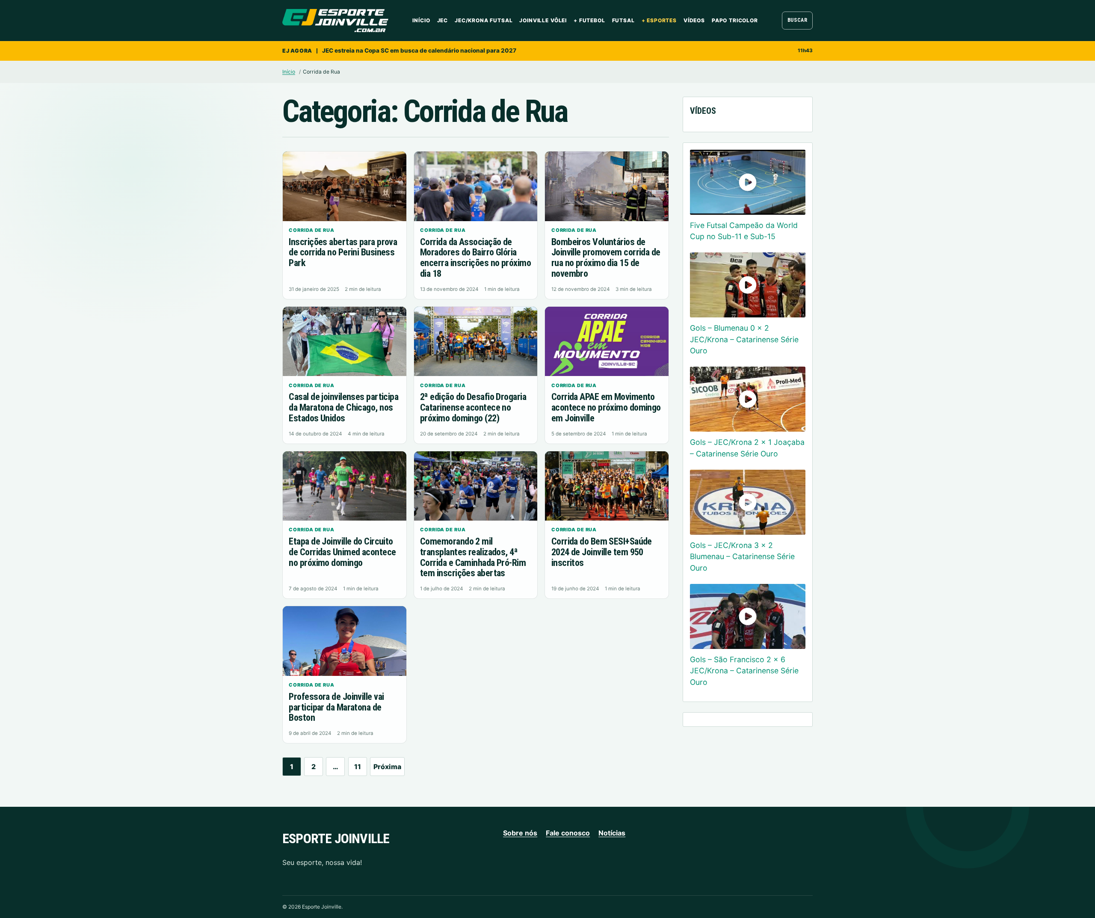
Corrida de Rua (311, 230)
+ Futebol (589, 20)
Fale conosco (568, 833)
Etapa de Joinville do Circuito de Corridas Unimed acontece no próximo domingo (342, 552)
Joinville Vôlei (543, 20)
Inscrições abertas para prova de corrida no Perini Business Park (343, 252)
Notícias (611, 833)
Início (421, 20)
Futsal (623, 20)
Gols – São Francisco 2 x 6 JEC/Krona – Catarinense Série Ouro (744, 671)
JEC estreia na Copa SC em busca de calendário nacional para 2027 (419, 50)
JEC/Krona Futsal (483, 20)
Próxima (387, 766)
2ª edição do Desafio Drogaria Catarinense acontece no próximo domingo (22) (473, 407)
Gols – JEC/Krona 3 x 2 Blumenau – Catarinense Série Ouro (742, 556)
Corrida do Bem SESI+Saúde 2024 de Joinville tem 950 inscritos (601, 552)
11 (357, 766)
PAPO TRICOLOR (735, 20)
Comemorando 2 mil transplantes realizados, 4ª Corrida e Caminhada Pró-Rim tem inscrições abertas (473, 557)
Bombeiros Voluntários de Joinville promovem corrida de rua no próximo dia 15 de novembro (605, 258)
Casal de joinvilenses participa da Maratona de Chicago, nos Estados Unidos (343, 407)
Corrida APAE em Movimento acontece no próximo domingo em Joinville (606, 407)
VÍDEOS (694, 20)
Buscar (797, 20)
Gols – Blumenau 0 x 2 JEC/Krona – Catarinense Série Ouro (744, 339)
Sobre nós (520, 833)
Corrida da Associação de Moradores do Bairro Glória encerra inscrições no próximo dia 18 (475, 258)
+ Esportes (659, 20)
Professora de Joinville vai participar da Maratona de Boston (336, 707)
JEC (442, 20)
